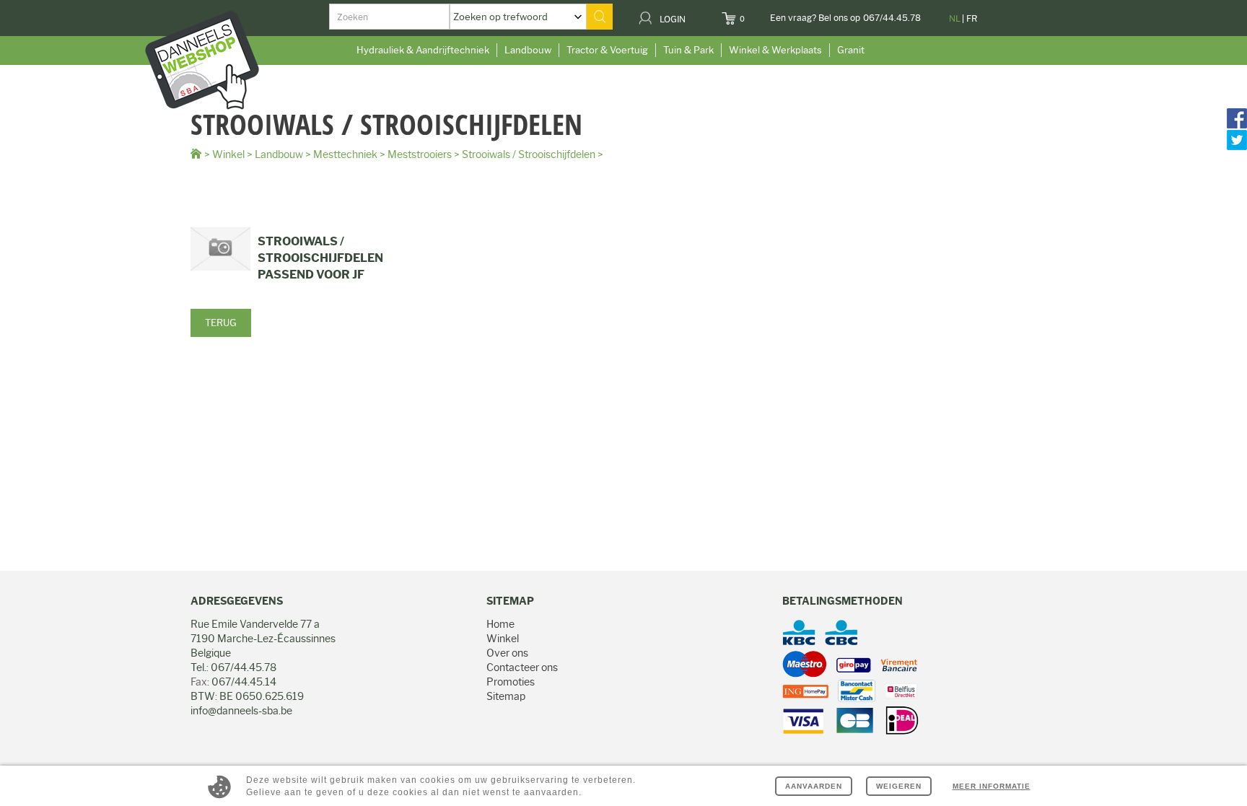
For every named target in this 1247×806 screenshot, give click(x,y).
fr (971, 18)
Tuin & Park (688, 50)
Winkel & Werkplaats (775, 50)
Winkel (228, 154)
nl (955, 18)
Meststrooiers (420, 154)
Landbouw (527, 50)
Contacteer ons (522, 667)
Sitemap (505, 696)
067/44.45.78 (892, 17)
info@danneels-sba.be (241, 710)
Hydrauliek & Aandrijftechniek (422, 50)
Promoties (510, 681)
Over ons (507, 653)
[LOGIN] (694, 14)
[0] (754, 14)
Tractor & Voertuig (607, 50)
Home (500, 624)
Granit (851, 50)
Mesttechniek (345, 154)
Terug (221, 322)
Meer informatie (992, 786)
